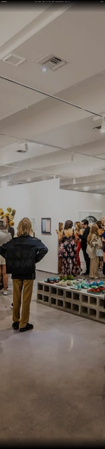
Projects (43, 1)
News (49, 1)
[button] (100, 1)
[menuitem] (36, 1)
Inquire (53, 1)
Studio (66, 1)
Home (36, 1)
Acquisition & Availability (59, 1)
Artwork (39, 1)
